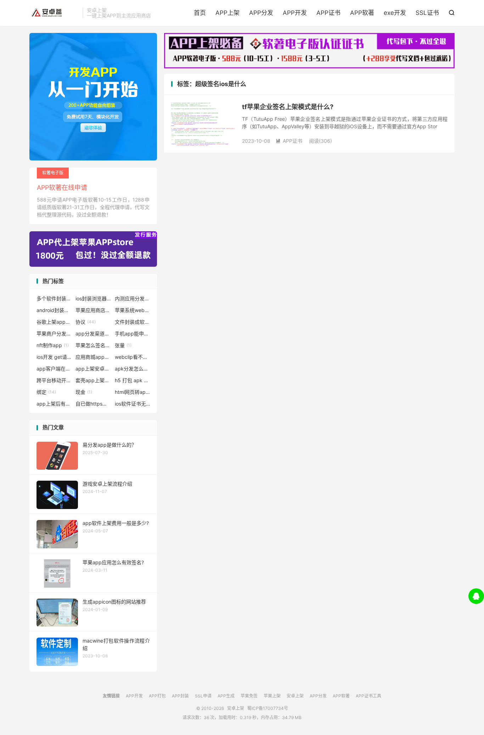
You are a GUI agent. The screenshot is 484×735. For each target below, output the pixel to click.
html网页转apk (132, 392)
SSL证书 (427, 12)
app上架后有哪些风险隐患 (54, 404)
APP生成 (226, 696)
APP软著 (362, 12)
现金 (83, 392)
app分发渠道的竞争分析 (93, 333)
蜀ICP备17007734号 (267, 708)
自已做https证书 (93, 404)
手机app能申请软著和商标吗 (132, 333)
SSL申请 (203, 696)
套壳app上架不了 (93, 380)
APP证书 (328, 12)
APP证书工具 (368, 696)
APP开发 (295, 12)
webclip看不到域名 (132, 357)
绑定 (46, 392)
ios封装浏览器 (93, 298)
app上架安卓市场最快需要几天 (93, 369)
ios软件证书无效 (132, 404)
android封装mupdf (54, 310)
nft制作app (52, 345)
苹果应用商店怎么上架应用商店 (93, 310)
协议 (85, 322)
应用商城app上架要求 (93, 357)
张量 (123, 345)
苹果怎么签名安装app (93, 345)
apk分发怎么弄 (132, 369)
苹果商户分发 (54, 333)
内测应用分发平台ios (132, 298)
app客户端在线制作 (54, 369)
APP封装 (180, 696)
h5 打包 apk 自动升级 (132, 380)
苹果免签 (249, 696)
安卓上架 (54, 12)
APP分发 (261, 12)
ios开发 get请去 (54, 357)
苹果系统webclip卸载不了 (132, 310)
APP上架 (227, 12)
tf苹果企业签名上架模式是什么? (287, 107)
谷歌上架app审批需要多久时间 (54, 322)
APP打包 (157, 696)
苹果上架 (272, 696)
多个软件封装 (54, 298)
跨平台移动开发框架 (54, 380)
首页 (200, 12)
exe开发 (395, 12)
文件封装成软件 (132, 322)
